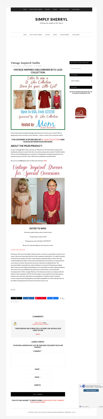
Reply (38, 334)
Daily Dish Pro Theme (45, 412)
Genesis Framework (58, 412)
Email (37, 377)
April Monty (39, 323)
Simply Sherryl (51, 19)
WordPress (68, 412)
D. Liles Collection (51, 139)
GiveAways (16, 301)
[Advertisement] (51, 50)
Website (37, 385)
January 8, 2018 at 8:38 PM (40, 324)
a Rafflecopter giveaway (18, 249)
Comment (37, 351)
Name (37, 369)
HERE (45, 161)
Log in (73, 412)
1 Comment (39, 66)
